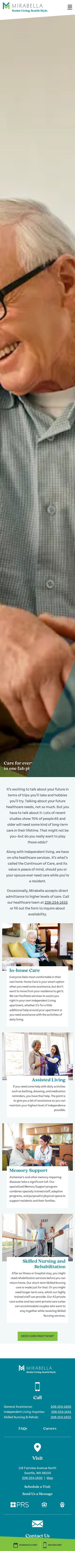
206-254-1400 (61, 1407)
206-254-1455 (56, 902)
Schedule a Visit (37, 1487)
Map (50, 1478)
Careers (49, 1429)
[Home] (25, 14)
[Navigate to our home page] (37, 1369)
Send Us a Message (37, 1494)
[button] (70, 7)
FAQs (23, 1429)
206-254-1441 (61, 1412)
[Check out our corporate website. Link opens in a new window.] (20, 1505)
